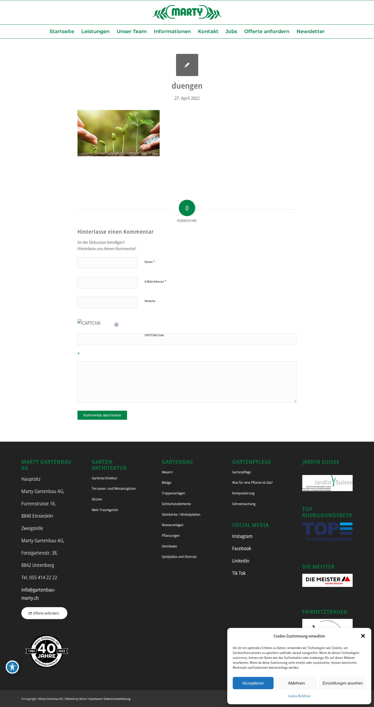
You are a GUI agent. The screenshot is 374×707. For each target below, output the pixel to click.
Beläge (166, 482)
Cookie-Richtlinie (299, 696)
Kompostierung (243, 493)
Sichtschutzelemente (176, 503)
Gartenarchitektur (104, 478)
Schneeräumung (243, 503)
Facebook (241, 548)
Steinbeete (169, 546)
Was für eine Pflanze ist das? (252, 482)
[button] (363, 636)
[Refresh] (117, 323)
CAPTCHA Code (154, 335)
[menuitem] (62, 31)
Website (150, 301)
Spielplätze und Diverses (179, 556)
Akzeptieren (253, 683)
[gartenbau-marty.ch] (187, 12)
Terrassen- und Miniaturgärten (114, 488)
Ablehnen (296, 683)
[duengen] (187, 65)
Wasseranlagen (172, 524)
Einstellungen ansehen (343, 683)
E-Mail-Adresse (155, 281)
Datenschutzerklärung (117, 699)
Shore (82, 699)
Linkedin (240, 560)
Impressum (95, 699)
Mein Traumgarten (105, 509)
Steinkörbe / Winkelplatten (181, 514)
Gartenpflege (241, 472)
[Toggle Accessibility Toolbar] (12, 667)
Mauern (167, 472)
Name (150, 261)
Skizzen (97, 499)
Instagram (242, 536)
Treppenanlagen (173, 493)
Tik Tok (239, 573)
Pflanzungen (171, 535)
